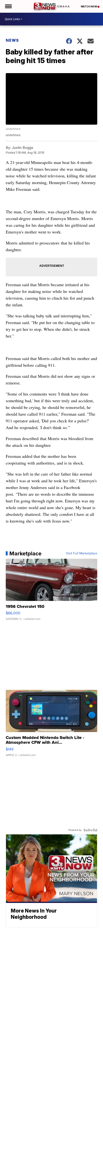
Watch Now (89, 6)
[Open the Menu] (8, 6)
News (12, 40)
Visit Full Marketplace (81, 553)
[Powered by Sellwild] (90, 830)
